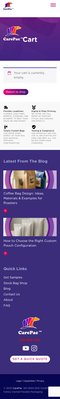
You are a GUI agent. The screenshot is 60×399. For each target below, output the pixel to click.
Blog (7, 288)
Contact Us (12, 294)
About (8, 300)
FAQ (7, 305)
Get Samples (13, 277)
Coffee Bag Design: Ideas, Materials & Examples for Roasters (24, 198)
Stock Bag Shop (15, 283)
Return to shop (16, 92)
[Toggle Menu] (53, 5)
